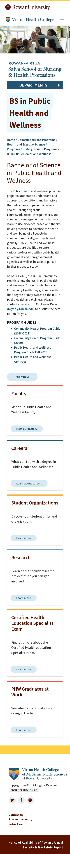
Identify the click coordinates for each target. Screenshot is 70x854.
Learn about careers (29, 483)
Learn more (23, 538)
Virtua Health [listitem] (17, 824)
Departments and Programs (36, 140)
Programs (13, 149)
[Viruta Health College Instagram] (30, 800)
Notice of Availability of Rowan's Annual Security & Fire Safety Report (35, 845)
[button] (35, 85)
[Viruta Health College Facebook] (21, 800)
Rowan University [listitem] (20, 819)
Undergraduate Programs (40, 149)
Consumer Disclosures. (24, 790)
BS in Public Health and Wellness (29, 154)
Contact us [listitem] (16, 815)
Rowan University (28, 7)
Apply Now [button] (22, 376)
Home (11, 140)
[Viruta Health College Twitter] (12, 800)
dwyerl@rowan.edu (20, 309)
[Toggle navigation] (62, 19)
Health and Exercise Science (26, 144)
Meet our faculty (26, 428)
